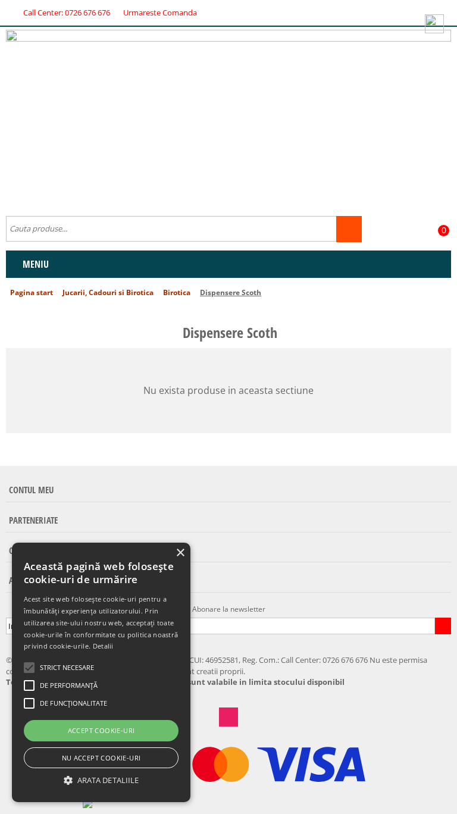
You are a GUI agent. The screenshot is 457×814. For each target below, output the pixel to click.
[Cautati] (349, 229)
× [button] (180, 553)
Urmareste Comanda (160, 12)
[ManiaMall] (228, 117)
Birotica (176, 292)
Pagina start (31, 292)
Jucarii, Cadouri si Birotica (108, 292)
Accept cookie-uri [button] (101, 730)
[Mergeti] (442, 626)
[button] (101, 780)
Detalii (103, 645)
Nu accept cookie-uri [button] (101, 757)
